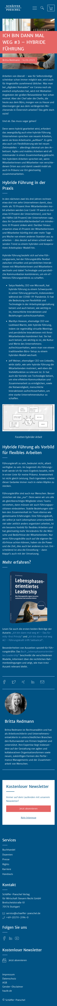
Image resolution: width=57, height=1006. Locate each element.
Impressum (8, 974)
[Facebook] (4, 681)
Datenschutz (9, 978)
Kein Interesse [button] (28, 817)
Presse (6, 859)
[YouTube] (17, 938)
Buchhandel (8, 849)
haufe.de (7, 990)
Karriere (6, 869)
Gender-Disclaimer (12, 986)
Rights (5, 864)
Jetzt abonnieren (28, 808)
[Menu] (34, 8)
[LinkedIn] (33, 681)
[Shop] (51, 8)
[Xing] (23, 681)
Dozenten (7, 854)
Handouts (7, 874)
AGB (4, 982)
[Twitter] (14, 681)
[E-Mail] (42, 681)
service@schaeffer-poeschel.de (23, 913)
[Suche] (42, 8)
